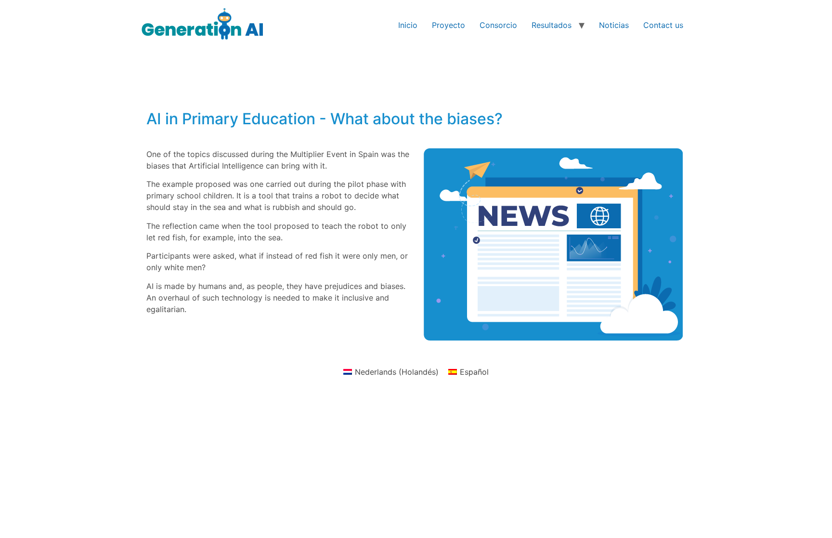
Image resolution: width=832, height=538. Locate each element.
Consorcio (498, 25)
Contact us (663, 25)
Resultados (552, 25)
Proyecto (448, 25)
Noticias (614, 25)
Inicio (407, 25)
